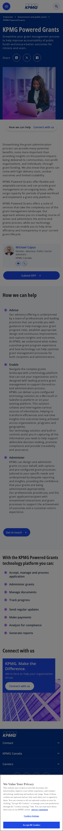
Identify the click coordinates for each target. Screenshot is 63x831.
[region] (31, 803)
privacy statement (40, 809)
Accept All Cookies (31, 825)
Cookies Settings (31, 816)
